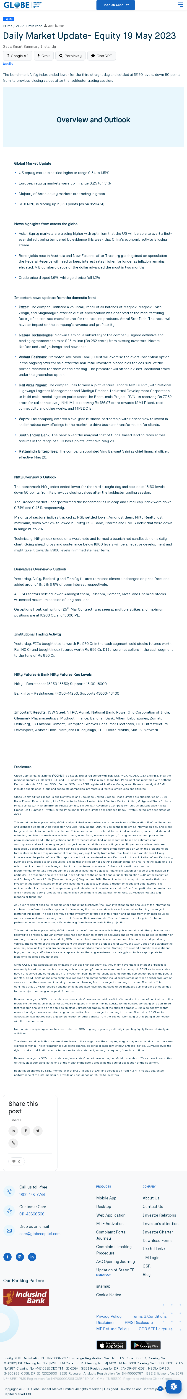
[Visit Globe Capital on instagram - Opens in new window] (20, 1257)
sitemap (103, 1286)
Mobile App (106, 1198)
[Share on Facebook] (25, 1131)
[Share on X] (38, 1131)
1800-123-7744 (32, 1194)
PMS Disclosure (139, 1322)
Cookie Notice (108, 1294)
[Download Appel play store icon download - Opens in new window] (111, 1345)
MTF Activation (110, 1223)
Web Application (111, 1215)
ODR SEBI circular (155, 1328)
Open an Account (115, 5)
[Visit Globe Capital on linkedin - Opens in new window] (32, 1257)
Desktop (103, 1206)
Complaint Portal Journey (111, 1235)
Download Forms (157, 1240)
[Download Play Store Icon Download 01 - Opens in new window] (145, 1345)
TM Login (151, 1257)
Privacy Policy (109, 1316)
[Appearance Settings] (174, 1387)
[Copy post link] (13, 1143)
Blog (147, 1274)
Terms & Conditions (149, 1316)
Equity (9, 19)
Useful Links (154, 1248)
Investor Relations (159, 1215)
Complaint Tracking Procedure (114, 1249)
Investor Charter (158, 1232)
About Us (151, 1198)
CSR (147, 1266)
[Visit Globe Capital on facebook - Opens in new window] (7, 1257)
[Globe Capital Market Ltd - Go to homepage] (23, 5)
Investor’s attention (161, 1223)
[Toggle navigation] (180, 5)
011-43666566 (31, 1214)
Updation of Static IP (115, 1269)
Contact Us (153, 1206)
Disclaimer (105, 1322)
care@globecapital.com (40, 1233)
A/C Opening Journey (115, 1261)
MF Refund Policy (112, 1328)
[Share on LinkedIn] (13, 1131)
